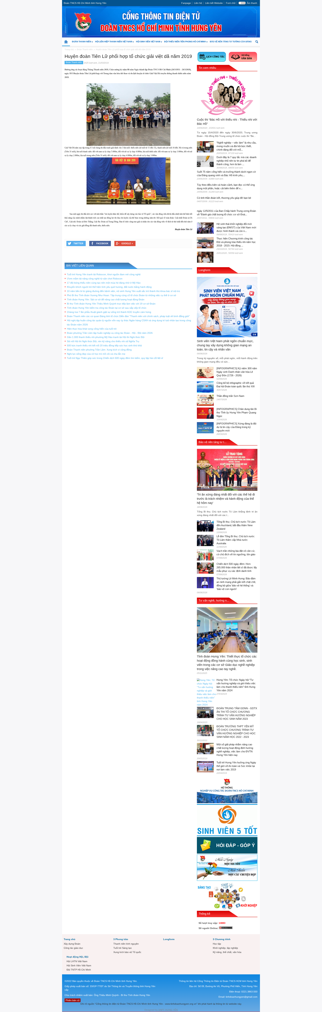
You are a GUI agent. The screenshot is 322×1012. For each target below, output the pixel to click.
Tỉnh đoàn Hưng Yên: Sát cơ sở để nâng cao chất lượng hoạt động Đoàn (105, 299)
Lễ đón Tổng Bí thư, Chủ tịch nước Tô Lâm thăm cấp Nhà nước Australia (236, 540)
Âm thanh (252, 3)
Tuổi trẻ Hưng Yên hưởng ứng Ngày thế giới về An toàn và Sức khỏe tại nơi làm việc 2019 (236, 766)
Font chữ (230, 3)
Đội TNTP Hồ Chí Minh (79, 969)
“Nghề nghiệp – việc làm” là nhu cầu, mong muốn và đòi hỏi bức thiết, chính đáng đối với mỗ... (236, 146)
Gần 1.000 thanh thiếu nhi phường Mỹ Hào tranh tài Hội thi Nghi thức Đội (105, 337)
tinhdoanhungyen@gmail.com (241, 996)
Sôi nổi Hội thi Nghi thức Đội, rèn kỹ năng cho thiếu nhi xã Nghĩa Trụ (103, 341)
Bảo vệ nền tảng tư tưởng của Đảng (231, 41)
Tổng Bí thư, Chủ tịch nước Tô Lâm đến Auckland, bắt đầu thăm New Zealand (236, 525)
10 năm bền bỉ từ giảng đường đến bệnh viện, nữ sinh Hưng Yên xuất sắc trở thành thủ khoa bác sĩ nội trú (123, 291)
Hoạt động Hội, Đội (77, 956)
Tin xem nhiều (207, 67)
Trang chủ (69, 939)
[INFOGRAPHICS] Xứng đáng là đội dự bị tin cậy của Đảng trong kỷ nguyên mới (236, 427)
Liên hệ (198, 3)
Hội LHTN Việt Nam (77, 961)
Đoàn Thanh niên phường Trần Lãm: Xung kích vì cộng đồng (99, 349)
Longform (204, 270)
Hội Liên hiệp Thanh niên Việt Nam (112, 43)
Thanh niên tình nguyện (126, 943)
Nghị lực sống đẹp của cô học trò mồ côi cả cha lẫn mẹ (96, 354)
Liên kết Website (214, 3)
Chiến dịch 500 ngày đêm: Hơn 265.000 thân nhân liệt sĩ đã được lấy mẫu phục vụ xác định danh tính (237, 567)
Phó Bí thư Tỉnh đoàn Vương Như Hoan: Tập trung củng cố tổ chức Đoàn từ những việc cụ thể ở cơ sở (121, 295)
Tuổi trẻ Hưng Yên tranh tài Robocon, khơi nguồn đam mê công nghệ (104, 274)
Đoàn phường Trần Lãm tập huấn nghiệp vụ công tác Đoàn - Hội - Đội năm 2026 (110, 333)
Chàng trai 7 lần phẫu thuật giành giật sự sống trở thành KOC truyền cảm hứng (109, 312)
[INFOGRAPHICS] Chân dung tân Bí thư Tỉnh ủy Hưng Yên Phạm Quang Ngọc (237, 412)
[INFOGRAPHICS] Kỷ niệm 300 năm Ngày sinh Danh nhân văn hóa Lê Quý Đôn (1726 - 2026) (237, 372)
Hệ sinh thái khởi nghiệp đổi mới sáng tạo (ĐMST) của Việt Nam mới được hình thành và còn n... (236, 227)
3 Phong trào (120, 939)
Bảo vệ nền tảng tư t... (213, 442)
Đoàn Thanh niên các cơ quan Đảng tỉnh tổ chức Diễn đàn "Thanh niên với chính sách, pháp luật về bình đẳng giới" (128, 316)
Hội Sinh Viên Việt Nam (147, 43)
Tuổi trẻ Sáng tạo (122, 948)
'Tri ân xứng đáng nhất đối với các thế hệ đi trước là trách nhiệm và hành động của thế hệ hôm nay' (226, 499)
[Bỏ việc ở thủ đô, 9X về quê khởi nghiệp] (205, 257)
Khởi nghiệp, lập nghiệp (225, 948)
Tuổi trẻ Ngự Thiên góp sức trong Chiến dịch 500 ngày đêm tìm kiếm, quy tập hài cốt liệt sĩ (115, 358)
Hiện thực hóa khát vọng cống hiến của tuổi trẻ (92, 328)
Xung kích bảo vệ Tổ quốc (127, 952)
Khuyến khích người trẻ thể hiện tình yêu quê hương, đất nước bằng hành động (109, 287)
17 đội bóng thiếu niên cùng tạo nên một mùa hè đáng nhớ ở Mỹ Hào (104, 282)
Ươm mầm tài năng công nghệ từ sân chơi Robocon (94, 278)
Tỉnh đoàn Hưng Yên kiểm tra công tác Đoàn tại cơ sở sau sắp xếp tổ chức (106, 307)
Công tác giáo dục (73, 948)
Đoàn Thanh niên (80, 43)
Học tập (217, 943)
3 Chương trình (221, 939)
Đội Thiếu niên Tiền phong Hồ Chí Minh (184, 43)
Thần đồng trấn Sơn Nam (230, 395)
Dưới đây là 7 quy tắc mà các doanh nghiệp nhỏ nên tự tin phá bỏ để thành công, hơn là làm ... (236, 161)
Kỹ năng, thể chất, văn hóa (227, 952)
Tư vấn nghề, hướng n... (214, 600)
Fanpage (186, 3)
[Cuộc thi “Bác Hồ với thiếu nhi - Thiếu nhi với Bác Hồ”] (227, 95)
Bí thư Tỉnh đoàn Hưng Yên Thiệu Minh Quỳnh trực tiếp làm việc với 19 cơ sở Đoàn (111, 303)
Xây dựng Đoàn (72, 943)
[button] (256, 41)
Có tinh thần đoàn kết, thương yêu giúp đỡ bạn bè (224, 197)
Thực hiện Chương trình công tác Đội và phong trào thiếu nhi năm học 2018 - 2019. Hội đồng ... (236, 242)
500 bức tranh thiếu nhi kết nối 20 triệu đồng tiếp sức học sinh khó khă (104, 345)
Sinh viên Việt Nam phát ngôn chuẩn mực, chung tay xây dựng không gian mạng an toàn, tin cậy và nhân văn (225, 345)
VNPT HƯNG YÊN (168, 1009)
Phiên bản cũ (72, 1000)
